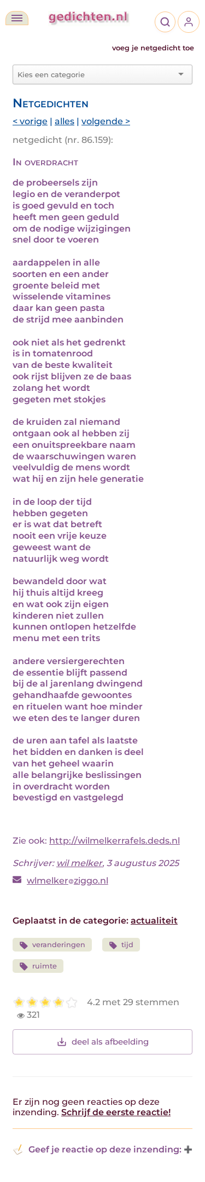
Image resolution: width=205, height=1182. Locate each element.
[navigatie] (16, 18)
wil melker (79, 863)
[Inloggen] (189, 22)
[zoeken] (165, 21)
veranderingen (58, 945)
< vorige (30, 121)
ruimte (44, 966)
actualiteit (154, 920)
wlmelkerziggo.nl (67, 880)
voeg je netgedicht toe (153, 48)
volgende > (105, 121)
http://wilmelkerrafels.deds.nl (114, 840)
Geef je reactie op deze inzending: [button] (104, 1149)
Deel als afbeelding (110, 1041)
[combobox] (95, 74)
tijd (127, 945)
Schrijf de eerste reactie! (116, 1112)
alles (64, 121)
